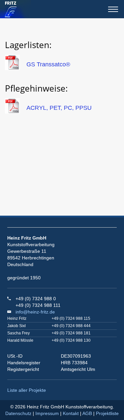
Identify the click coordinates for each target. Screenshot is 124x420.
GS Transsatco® (48, 64)
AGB (87, 413)
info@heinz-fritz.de (35, 312)
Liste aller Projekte (26, 390)
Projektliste (107, 413)
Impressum (47, 413)
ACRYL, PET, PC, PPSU (59, 108)
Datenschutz (18, 413)
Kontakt (71, 413)
